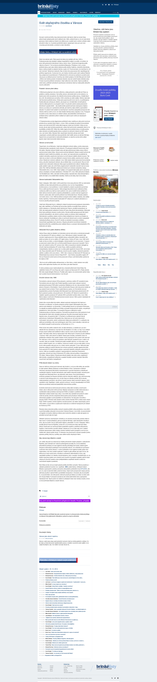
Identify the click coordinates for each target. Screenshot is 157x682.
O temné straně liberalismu (103, 212)
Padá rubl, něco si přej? (57, 605)
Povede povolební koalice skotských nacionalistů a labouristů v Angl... (62, 607)
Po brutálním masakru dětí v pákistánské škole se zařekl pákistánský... (62, 596)
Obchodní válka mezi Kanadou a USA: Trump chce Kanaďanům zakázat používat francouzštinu (106, 248)
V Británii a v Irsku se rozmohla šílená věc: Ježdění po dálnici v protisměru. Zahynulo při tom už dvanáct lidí (106, 236)
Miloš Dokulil (48, 584)
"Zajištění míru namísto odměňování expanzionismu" (58, 617)
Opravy (65, 669)
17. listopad (44, 491)
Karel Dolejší (49, 578)
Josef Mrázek (49, 26)
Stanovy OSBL (79, 666)
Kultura (39, 669)
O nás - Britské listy (68, 666)
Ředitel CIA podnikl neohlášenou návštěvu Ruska (105, 216)
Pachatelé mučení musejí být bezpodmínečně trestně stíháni (60, 649)
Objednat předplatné (105, 22)
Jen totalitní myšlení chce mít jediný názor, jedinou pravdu (72, 611)
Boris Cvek (48, 630)
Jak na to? (98, 137)
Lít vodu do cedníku (55, 630)
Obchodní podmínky (68, 672)
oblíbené (88, 521)
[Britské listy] (58, 52)
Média (51, 669)
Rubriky (75, 12)
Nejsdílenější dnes (99, 272)
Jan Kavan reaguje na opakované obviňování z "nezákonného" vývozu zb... (68, 582)
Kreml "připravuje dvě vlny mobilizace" (106, 297)
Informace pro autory (80, 669)
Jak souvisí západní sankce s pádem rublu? (62, 622)
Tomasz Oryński (49, 609)
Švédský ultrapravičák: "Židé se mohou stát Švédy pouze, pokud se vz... (62, 590)
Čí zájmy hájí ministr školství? (61, 626)
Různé (51, 671)
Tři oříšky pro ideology (57, 651)
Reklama (66, 671)
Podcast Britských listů (103, 128)
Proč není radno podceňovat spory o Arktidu (62, 628)
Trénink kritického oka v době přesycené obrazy (65, 575)
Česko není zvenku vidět (56, 571)
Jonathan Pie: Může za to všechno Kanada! (106, 254)
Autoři (91, 12)
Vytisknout (43, 496)
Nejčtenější (96, 200)
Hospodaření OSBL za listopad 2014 (53, 655)
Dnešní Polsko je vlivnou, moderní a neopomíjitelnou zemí (59, 588)
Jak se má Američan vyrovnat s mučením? (56, 634)
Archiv (55, 12)
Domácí (51, 666)
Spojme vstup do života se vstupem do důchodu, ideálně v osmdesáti (105, 222)
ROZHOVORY (61, 12)
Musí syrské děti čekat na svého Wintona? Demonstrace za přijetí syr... (62, 619)
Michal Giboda (49, 638)
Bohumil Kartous (49, 538)
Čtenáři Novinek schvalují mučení (66, 599)
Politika (51, 667)
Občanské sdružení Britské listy (53, 678)
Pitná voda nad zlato (50, 594)
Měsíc (104, 265)
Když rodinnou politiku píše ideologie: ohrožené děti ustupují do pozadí (107, 277)
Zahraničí (40, 666)
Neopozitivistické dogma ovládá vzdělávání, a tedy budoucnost (68, 573)
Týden (99, 265)
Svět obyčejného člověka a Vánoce (60, 615)
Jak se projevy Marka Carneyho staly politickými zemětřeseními (104, 242)
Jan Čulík (48, 571)
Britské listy (49, 7)
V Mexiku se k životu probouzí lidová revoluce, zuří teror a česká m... (68, 640)
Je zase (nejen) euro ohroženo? (59, 584)
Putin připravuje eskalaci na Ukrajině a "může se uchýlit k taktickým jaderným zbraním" (106, 288)
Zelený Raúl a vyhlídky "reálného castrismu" (62, 586)
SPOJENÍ (83, 469)
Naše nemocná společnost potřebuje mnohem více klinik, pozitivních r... (68, 645)
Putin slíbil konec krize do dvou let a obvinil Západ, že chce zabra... (67, 578)
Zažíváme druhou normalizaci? (61, 647)
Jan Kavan (48, 582)
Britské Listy (106, 667)
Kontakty (66, 667)
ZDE (66, 467)
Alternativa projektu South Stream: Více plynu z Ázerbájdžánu (60, 624)
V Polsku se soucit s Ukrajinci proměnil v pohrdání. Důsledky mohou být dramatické (106, 207)
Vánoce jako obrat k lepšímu (48, 536)
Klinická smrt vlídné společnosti (59, 642)
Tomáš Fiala (48, 645)
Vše (113, 265)
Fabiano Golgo (105, 257)
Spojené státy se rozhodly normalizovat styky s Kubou (58, 601)
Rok (109, 265)
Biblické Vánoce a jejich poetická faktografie (62, 613)
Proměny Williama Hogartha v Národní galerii (63, 638)
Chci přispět (109, 119)
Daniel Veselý (49, 640)
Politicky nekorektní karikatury (105, 171)
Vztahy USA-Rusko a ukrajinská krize (54, 636)
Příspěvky (98, 12)
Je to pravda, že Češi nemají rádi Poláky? (63, 653)
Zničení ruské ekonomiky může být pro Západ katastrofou (59, 603)
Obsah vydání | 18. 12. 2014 (48, 569)
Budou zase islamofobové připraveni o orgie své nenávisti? (65, 632)
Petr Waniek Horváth (106, 275)
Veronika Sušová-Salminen (52, 599)
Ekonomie (40, 667)
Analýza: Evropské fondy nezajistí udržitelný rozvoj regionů (59, 592)
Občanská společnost (42, 671)
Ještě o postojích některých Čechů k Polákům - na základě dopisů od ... (70, 609)
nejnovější (81, 521)
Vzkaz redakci (79, 667)
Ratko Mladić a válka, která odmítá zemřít (107, 259)
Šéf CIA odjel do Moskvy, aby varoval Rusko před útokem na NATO (106, 283)
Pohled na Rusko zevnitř (51, 580)
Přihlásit (116, 5)
